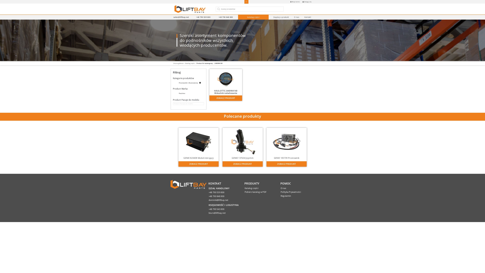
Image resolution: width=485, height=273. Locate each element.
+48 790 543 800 (216, 209)
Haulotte (182, 93)
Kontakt (307, 17)
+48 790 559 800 (203, 17)
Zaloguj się (307, 1)
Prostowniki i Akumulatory (188, 83)
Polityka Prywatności (291, 192)
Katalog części (253, 17)
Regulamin (286, 196)
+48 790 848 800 (226, 17)
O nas (296, 17)
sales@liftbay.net (181, 17)
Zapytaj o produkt (281, 17)
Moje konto (296, 1)
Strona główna (178, 63)
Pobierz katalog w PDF (255, 192)
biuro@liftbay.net (217, 213)
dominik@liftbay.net (218, 200)
